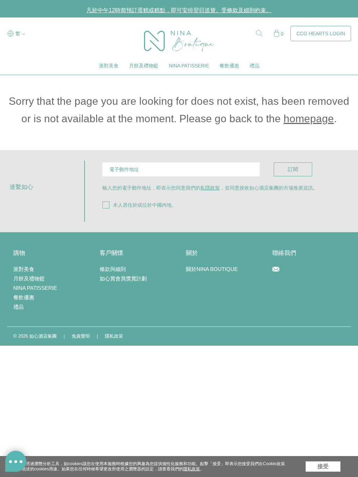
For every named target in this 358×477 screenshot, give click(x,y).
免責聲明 (81, 336)
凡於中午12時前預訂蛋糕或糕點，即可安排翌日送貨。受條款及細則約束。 (179, 10)
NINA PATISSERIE (189, 65)
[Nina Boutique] (179, 34)
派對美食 (109, 65)
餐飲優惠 (229, 65)
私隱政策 (210, 188)
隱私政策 (114, 336)
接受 (323, 466)
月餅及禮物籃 (143, 65)
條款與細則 (113, 269)
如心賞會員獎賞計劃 (123, 278)
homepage (309, 118)
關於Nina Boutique (212, 269)
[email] (275, 269)
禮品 (254, 65)
